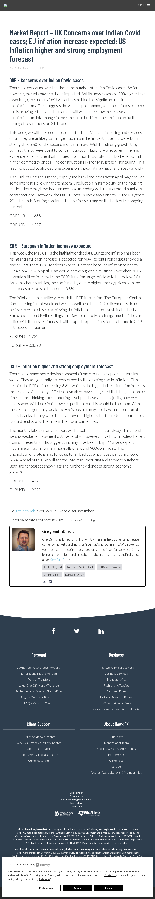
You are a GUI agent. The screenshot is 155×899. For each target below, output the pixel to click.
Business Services (116, 673)
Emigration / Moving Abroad (39, 673)
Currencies (116, 760)
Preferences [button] (44, 879)
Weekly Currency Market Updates (38, 742)
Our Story (116, 736)
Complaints (76, 806)
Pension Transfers (38, 679)
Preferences (46, 888)
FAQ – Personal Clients (39, 703)
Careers (116, 766)
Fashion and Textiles (116, 685)
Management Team (116, 742)
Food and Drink (116, 691)
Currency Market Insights (38, 736)
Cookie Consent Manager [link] (20, 864)
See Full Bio (58, 560)
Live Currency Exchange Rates (38, 754)
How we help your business (116, 667)
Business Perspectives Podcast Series (116, 709)
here (126, 842)
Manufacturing (116, 679)
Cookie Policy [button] (110, 875)
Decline (77, 888)
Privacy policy (76, 796)
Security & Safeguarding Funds (116, 748)
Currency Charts (39, 760)
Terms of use (76, 802)
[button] (142, 5)
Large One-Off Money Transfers (39, 685)
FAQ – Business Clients (116, 703)
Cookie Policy (76, 792)
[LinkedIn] (50, 582)
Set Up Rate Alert (38, 748)
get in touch (25, 510)
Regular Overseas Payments (39, 697)
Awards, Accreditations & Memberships (116, 772)
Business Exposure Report (116, 697)
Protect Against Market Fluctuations (38, 691)
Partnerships (116, 754)
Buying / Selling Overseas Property (39, 667)
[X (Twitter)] (44, 582)
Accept (109, 888)
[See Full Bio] (69, 559)
